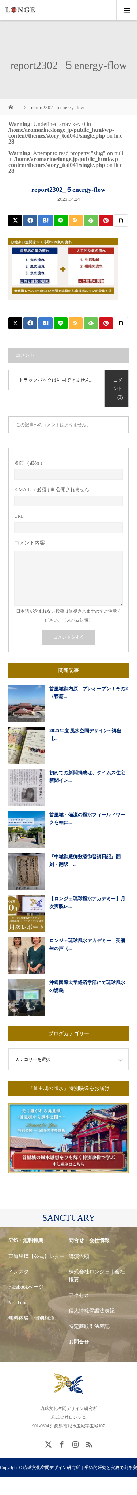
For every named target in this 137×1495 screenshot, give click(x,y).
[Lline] (61, 220)
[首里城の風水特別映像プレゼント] (68, 1167)
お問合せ (79, 1342)
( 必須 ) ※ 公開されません (51, 489)
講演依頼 (79, 1256)
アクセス (79, 1295)
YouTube (17, 1302)
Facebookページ (25, 1287)
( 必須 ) (28, 462)
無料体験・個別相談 (31, 1318)
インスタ (18, 1271)
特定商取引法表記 (89, 1326)
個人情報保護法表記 (92, 1311)
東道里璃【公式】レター (36, 1256)
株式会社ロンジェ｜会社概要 (97, 1275)
